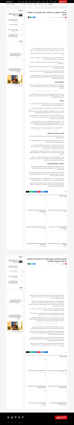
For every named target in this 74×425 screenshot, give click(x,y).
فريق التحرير (62, 17)
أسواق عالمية (24, 4)
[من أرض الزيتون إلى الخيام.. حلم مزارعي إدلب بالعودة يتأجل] (46, 33)
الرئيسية (54, 1)
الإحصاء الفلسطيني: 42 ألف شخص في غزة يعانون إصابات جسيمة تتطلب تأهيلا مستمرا (13, 35)
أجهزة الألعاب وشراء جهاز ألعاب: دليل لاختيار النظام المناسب (13, 20)
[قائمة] (7, 4)
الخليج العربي (29, 4)
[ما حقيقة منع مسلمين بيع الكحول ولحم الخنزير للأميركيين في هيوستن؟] (57, 396)
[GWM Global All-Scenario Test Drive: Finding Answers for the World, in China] (20, 14)
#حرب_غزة (45, 4)
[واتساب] (30, 17)
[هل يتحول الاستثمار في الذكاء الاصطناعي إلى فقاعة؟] (57, 203)
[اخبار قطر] (62, 1)
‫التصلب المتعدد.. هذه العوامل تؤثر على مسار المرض (13, 30)
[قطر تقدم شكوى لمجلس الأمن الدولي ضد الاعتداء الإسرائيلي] (36, 396)
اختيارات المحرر (35, 4)
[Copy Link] (28, 17)
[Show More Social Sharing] (27, 17)
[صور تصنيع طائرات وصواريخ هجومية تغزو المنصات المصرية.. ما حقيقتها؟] (36, 379)
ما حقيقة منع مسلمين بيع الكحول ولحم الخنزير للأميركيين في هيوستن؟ (58, 403)
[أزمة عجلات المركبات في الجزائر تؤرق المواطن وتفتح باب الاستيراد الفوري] (36, 236)
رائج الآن (50, 4)
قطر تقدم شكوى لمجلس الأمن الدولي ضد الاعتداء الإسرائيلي (37, 403)
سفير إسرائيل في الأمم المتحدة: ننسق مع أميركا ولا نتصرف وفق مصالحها (57, 387)
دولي (47, 1)
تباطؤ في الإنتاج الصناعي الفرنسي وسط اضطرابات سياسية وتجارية (58, 228)
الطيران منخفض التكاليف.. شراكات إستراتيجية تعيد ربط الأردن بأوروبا (36, 211)
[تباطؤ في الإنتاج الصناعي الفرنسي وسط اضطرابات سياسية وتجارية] (57, 220)
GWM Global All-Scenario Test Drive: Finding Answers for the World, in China (13, 14)
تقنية (34, 1)
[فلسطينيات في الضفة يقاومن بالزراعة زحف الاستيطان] (36, 220)
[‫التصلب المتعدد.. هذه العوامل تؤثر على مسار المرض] (20, 30)
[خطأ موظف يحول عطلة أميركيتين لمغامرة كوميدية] (36, 363)
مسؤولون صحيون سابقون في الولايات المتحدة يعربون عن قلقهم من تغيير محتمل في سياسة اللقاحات (14, 70)
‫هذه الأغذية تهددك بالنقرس (13, 24)
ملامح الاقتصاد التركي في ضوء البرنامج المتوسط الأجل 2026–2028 (57, 244)
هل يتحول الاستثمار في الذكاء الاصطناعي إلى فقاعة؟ (57, 210)
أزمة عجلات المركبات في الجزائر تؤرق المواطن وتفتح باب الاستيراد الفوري (36, 244)
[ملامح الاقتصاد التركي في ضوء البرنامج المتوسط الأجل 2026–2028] (57, 236)
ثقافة (30, 1)
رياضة (26, 1)
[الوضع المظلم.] (13, 1)
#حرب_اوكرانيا (40, 4)
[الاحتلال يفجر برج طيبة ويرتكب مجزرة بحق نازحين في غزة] (57, 363)
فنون (23, 1)
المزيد (19, 1)
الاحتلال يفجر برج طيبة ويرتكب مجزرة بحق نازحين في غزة (57, 370)
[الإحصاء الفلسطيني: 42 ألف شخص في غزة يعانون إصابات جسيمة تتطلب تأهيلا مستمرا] (20, 35)
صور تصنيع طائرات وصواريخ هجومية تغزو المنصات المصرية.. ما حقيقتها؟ (37, 387)
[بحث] (8, 4)
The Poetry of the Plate (16, 84)
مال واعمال (38, 1)
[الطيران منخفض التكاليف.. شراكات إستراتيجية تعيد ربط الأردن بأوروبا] (36, 203)
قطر (50, 1)
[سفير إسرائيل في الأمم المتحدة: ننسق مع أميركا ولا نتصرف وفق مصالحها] (57, 379)
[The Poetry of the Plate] (14, 79)
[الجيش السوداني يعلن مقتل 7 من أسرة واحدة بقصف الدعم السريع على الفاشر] (46, 279)
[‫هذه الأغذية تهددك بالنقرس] (20, 25)
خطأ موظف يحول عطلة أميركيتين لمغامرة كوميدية (37, 370)
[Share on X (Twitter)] (32, 17)
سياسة (43, 1)
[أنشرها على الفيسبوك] (34, 17)
